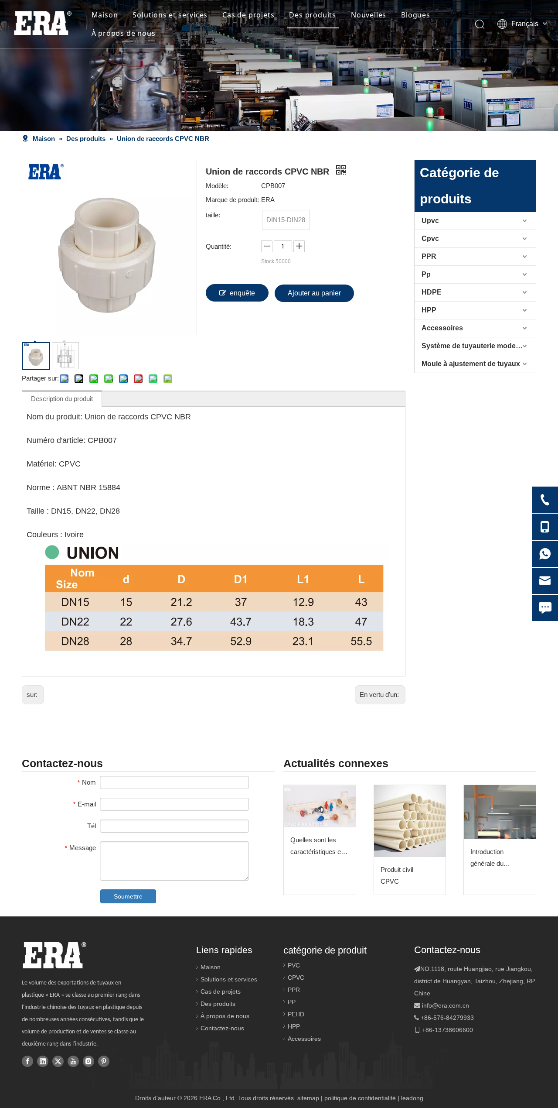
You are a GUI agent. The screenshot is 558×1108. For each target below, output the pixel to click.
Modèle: (217, 185)
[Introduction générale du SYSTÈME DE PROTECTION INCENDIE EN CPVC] (500, 812)
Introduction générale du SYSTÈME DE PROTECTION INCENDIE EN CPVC (492, 858)
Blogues (415, 15)
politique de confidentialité (360, 1097)
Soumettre (128, 896)
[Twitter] (58, 1061)
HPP (429, 310)
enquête (242, 293)
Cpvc (430, 238)
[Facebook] (27, 1061)
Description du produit (62, 398)
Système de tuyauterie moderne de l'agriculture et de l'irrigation (479, 346)
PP (292, 1001)
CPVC (296, 977)
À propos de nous (124, 33)
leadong (412, 1097)
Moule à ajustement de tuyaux (471, 363)
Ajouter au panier (314, 293)
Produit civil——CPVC (403, 875)
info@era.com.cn (445, 1005)
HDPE (432, 292)
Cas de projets (248, 15)
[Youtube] (73, 1061)
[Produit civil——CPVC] (410, 821)
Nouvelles (368, 15)
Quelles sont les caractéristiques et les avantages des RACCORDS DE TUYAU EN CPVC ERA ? (316, 847)
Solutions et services (170, 15)
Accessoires (442, 328)
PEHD (296, 1014)
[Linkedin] (42, 1061)
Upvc (430, 220)
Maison (105, 15)
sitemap (308, 1097)
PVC (294, 965)
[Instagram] (88, 1061)
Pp (426, 274)
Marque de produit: (232, 199)
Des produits (312, 15)
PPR (429, 256)
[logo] (54, 955)
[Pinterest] (103, 1061)
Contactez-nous (222, 1028)
